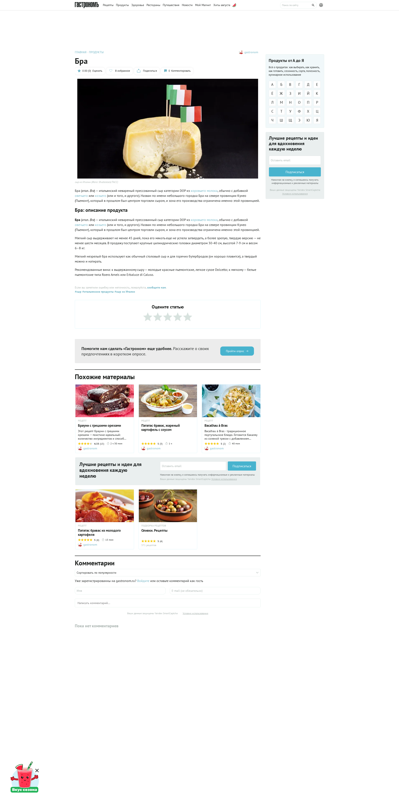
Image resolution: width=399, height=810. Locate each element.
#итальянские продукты (97, 291)
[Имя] (120, 590)
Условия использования (224, 479)
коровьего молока (204, 191)
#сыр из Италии (124, 291)
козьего (100, 196)
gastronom (251, 52)
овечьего (81, 196)
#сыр (78, 291)
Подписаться (242, 466)
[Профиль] (321, 5)
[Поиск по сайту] (298, 5)
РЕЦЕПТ (82, 421)
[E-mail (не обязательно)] (215, 590)
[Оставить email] (193, 466)
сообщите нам (156, 287)
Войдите (143, 581)
